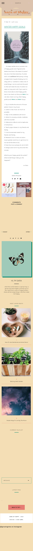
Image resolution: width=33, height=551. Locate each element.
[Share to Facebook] (12, 179)
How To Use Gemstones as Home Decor (16, 342)
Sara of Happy (14, 516)
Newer (4, 232)
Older (28, 232)
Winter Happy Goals (14, 27)
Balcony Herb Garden (16, 381)
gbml (21, 519)
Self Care (15, 22)
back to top (16, 507)
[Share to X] (15, 179)
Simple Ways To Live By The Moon (16, 420)
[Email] (20, 179)
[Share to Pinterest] (18, 179)
